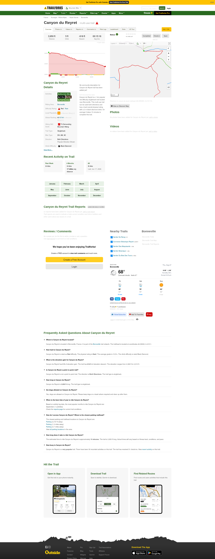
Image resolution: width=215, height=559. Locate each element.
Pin (123, 299)
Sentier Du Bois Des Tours (122, 255)
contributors (122, 307)
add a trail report (89, 212)
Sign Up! (92, 547)
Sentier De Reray (119, 237)
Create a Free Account (74, 259)
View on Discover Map (121, 106)
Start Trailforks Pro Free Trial (119, 2)
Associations (105, 547)
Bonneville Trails (148, 237)
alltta (113, 307)
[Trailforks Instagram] (49, 547)
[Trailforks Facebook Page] (46, 547)
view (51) (155, 39)
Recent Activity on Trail (59, 156)
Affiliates (102, 551)
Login (74, 266)
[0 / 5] (131, 34)
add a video (153, 131)
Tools (91, 551)
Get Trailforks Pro (163, 13)
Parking (49, 422)
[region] (140, 69)
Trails (63, 13)
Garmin (92, 555)
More (121, 13)
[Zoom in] (168, 53)
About (69, 547)
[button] (64, 493)
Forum (104, 555)
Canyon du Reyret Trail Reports (64, 206)
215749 (61, 117)
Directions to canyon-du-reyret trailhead (122, 101)
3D (168, 87)
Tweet (117, 299)
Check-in (157, 36)
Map (55, 13)
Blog (81, 551)
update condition (96, 207)
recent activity (147, 449)
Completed (146, 36)
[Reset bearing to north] (168, 59)
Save (165, 36)
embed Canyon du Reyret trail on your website (122, 303)
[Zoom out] (168, 56)
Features (70, 551)
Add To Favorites (137, 314)
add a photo (153, 117)
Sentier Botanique (119, 251)
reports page (58, 409)
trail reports (51, 239)
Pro (81, 547)
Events (104, 13)
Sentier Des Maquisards (121, 246)
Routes (72, 13)
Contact (70, 555)
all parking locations (57, 429)
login (169, 8)
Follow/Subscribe (119, 314)
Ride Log (93, 13)
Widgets (83, 555)
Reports (83, 13)
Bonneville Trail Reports (150, 244)
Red (64, 108)
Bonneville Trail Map (149, 240)
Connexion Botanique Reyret (123, 242)
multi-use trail (87, 23)
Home (47, 13)
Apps (113, 13)
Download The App (141, 547)
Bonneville (61, 104)
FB (112, 299)
